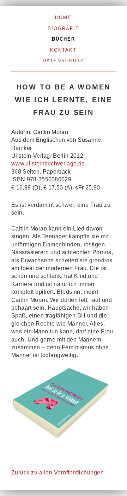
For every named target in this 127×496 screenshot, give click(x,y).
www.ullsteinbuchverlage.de (48, 164)
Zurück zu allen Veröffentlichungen (57, 472)
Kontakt (63, 50)
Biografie (63, 28)
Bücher (63, 39)
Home (63, 17)
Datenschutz (63, 60)
